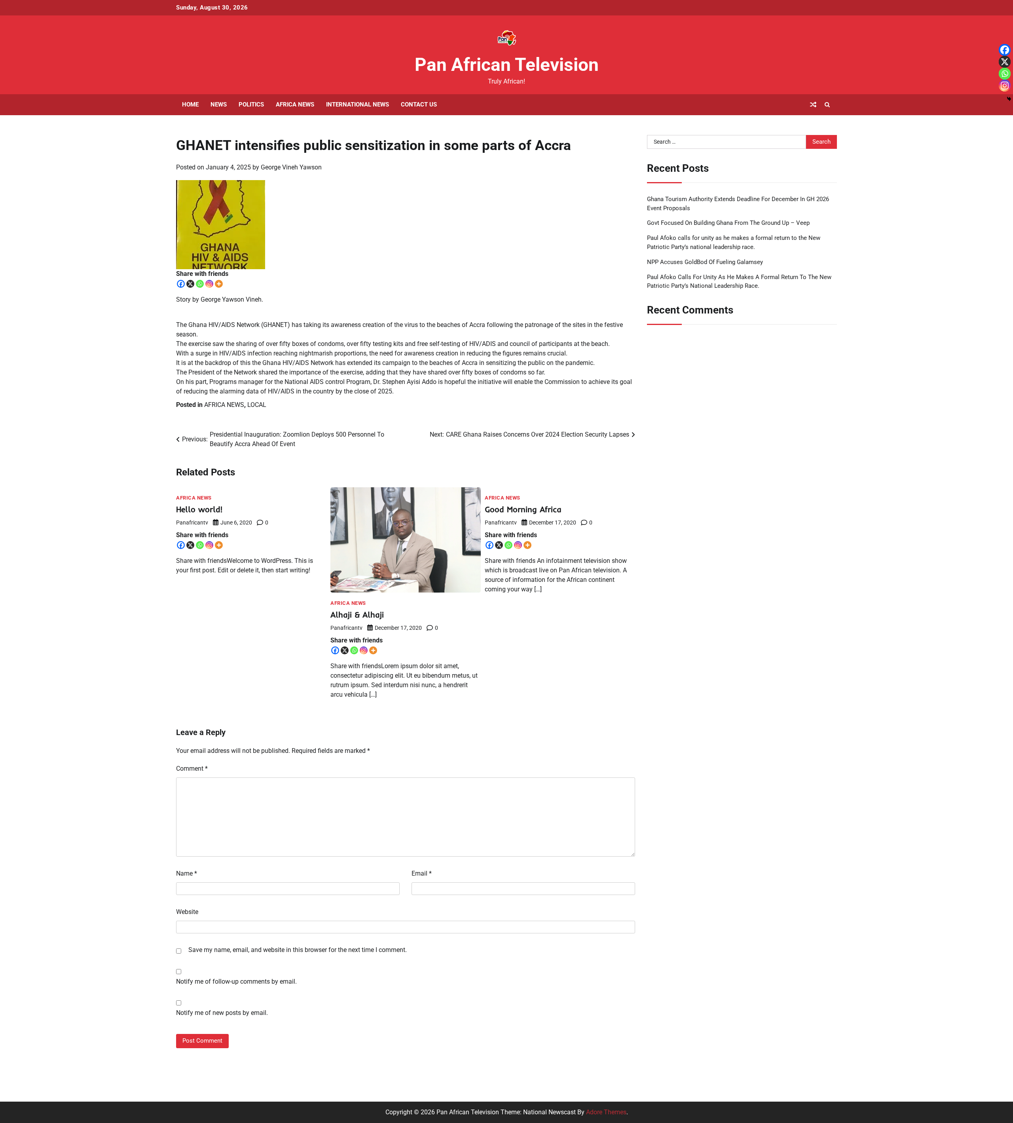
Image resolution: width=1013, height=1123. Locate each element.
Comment (192, 768)
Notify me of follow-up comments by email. (236, 981)
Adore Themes (606, 1112)
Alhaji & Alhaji (357, 614)
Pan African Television (507, 64)
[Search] (827, 104)
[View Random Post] (813, 104)
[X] (190, 284)
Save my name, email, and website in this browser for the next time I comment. (297, 950)
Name (186, 873)
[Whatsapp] (200, 284)
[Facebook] (181, 284)
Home (190, 104)
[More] (219, 284)
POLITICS (251, 104)
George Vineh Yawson (291, 167)
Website (187, 912)
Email (422, 873)
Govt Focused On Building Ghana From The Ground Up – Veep (728, 222)
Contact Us (419, 104)
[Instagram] (209, 284)
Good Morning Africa (523, 509)
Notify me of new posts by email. (222, 1013)
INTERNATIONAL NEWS (357, 104)
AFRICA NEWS (295, 104)
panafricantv (192, 522)
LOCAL (256, 405)
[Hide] (1009, 99)
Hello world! (199, 509)
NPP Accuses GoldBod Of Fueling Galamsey (705, 262)
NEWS (219, 104)
